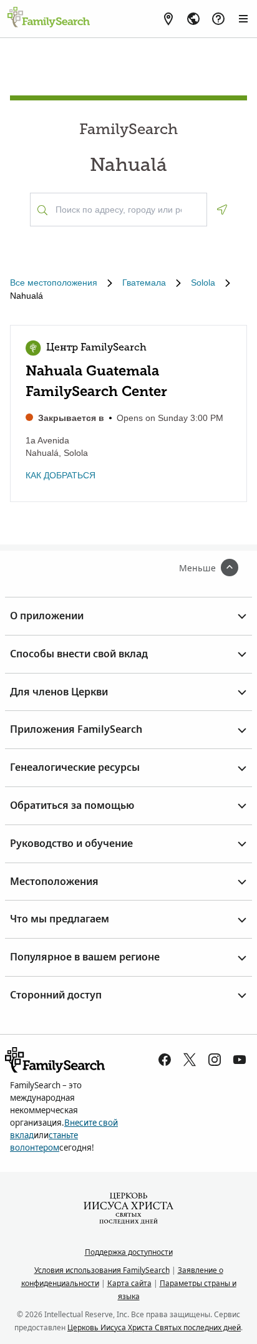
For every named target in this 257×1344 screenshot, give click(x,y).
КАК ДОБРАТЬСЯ (60, 475)
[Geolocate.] (222, 210)
